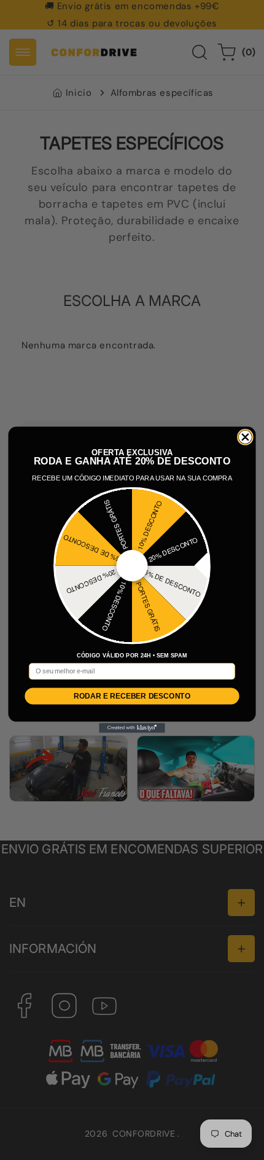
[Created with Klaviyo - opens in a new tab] (132, 727)
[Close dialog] (245, 436)
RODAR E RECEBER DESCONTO (132, 696)
